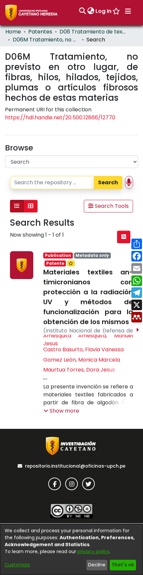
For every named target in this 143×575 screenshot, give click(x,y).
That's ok (122, 564)
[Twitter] (88, 484)
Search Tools (111, 206)
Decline (96, 564)
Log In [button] (103, 11)
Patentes (40, 31)
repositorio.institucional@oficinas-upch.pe (75, 466)
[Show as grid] (31, 206)
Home (13, 31)
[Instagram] (71, 484)
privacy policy (93, 551)
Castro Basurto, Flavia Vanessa (83, 349)
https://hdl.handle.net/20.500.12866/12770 (60, 117)
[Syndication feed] (123, 237)
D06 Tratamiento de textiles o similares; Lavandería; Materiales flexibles (93, 31)
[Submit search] (82, 11)
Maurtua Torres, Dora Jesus (79, 370)
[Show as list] (17, 206)
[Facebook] (54, 484)
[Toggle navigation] (128, 11)
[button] (61, 411)
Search (108, 182)
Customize (17, 564)
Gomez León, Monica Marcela (81, 360)
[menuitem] (90, 11)
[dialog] (71, 549)
